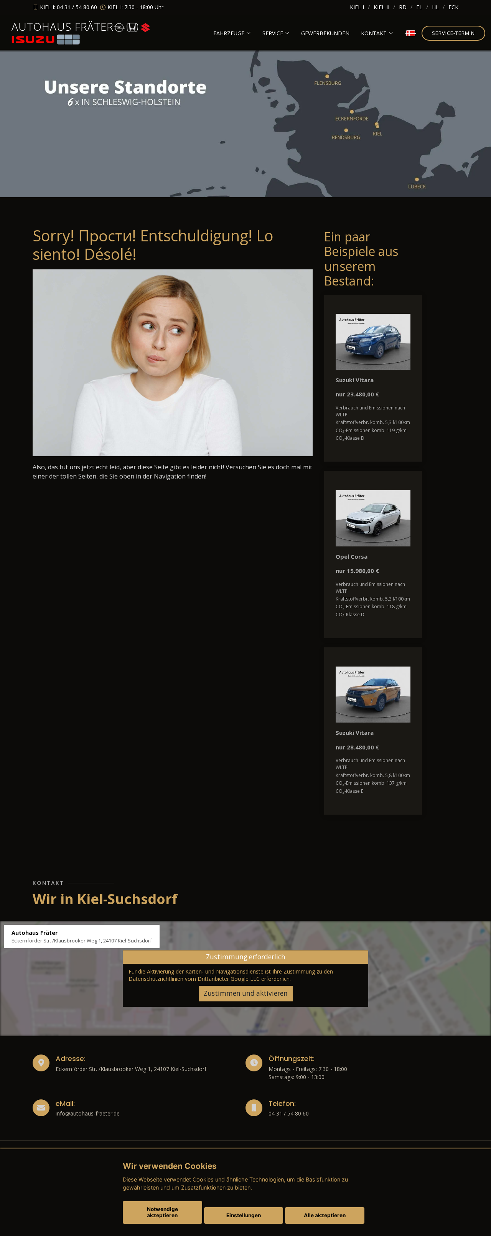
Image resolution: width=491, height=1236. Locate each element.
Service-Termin (453, 33)
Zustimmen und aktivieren (246, 993)
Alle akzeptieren (325, 1215)
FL (419, 7)
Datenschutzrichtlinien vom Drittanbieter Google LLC (194, 979)
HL (435, 7)
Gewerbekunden (325, 33)
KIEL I (357, 7)
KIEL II (381, 7)
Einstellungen (243, 1215)
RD (403, 7)
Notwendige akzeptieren (162, 1212)
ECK (453, 7)
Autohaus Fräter (63, 26)
